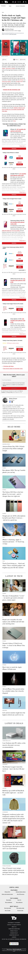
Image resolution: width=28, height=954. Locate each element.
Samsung (8, 68)
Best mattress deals (20, 908)
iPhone (22, 80)
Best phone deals (7, 908)
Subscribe (19, 1)
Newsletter (23, 59)
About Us (14, 926)
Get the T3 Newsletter (20, 5)
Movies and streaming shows (7, 894)
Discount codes (20, 910)
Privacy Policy (10, 392)
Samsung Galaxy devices (21, 891)
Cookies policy (14, 932)
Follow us (16, 59)
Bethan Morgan (10, 29)
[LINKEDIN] (10, 402)
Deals (10, 5)
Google (13, 68)
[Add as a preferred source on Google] (14, 943)
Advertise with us (14, 935)
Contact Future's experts (14, 924)
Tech (3, 12)
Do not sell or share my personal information (14, 939)
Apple (3, 68)
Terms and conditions (14, 928)
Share (5, 59)
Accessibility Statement (14, 922)
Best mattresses (19, 902)
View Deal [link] (19, 158)
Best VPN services (20, 894)
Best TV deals (7, 910)
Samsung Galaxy (6, 81)
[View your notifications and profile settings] (13, 2)
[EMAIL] (12, 402)
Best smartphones (8, 902)
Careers (14, 937)
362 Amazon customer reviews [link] (13, 343)
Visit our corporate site (17, 949)
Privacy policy (14, 930)
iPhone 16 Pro (7, 891)
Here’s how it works (12, 34)
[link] (6, 133)
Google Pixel (19, 81)
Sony (14, 121)
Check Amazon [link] (19, 267)
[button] (14, 157)
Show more (21, 270)
